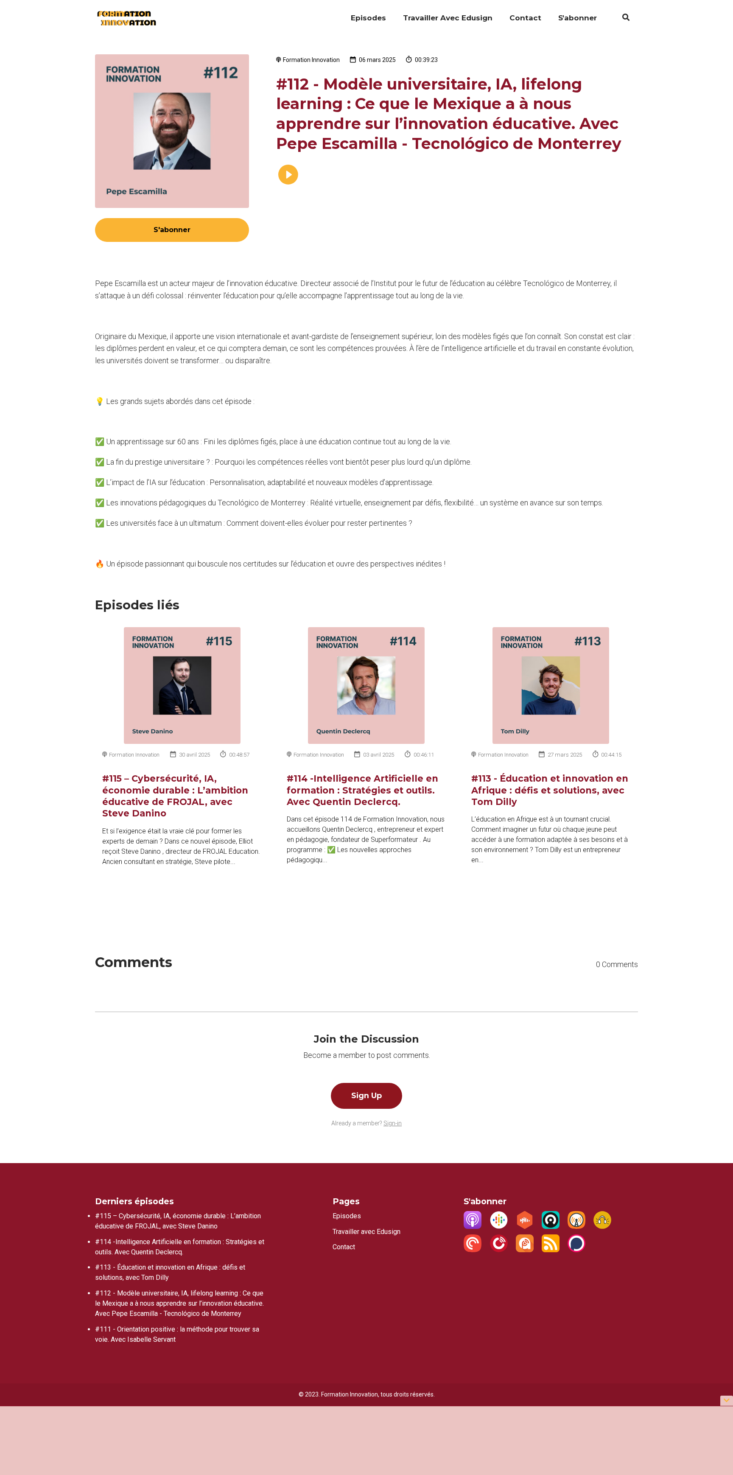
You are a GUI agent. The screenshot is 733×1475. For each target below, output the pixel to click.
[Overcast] (576, 1227)
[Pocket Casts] (472, 1250)
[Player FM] (499, 1250)
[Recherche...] (621, 18)
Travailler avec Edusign (447, 18)
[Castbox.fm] (525, 1227)
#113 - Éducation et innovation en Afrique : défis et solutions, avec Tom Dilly (549, 790)
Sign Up (366, 1095)
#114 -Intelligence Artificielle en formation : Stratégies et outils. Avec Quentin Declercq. (362, 790)
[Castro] (551, 1227)
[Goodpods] (602, 1227)
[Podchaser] (576, 1250)
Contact (525, 18)
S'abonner (577, 18)
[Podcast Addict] (525, 1250)
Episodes (368, 18)
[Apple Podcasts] (472, 1227)
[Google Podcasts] (499, 1227)
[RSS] (551, 1250)
